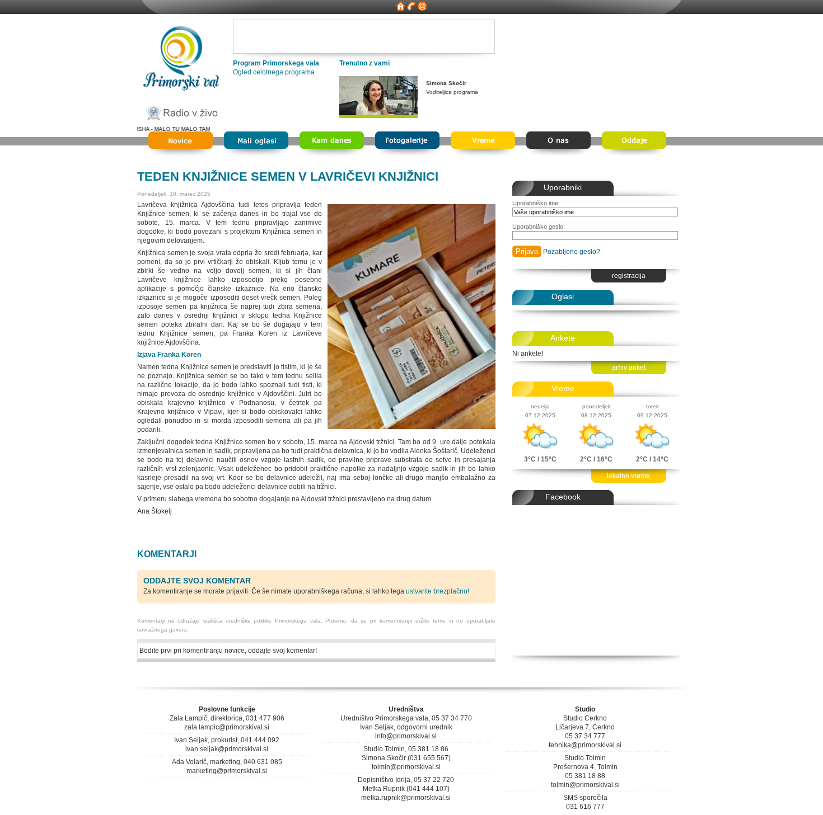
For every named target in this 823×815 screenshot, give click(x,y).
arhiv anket (629, 367)
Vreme (562, 388)
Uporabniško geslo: (538, 226)
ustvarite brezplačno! (437, 591)
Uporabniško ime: (536, 203)
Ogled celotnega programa (274, 72)
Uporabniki (563, 187)
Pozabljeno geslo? (571, 252)
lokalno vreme (628, 476)
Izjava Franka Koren (169, 355)
